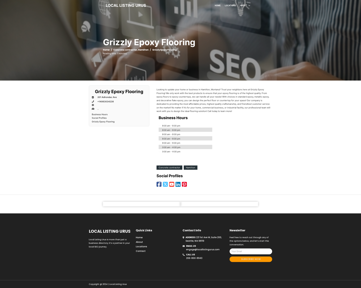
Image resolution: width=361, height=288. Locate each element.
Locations (230, 5)
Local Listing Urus (109, 231)
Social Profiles (99, 118)
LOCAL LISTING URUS (126, 5)
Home (218, 5)
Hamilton (143, 49)
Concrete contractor (125, 49)
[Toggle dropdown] (249, 6)
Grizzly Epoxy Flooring (103, 121)
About (139, 242)
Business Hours (100, 114)
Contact (141, 251)
